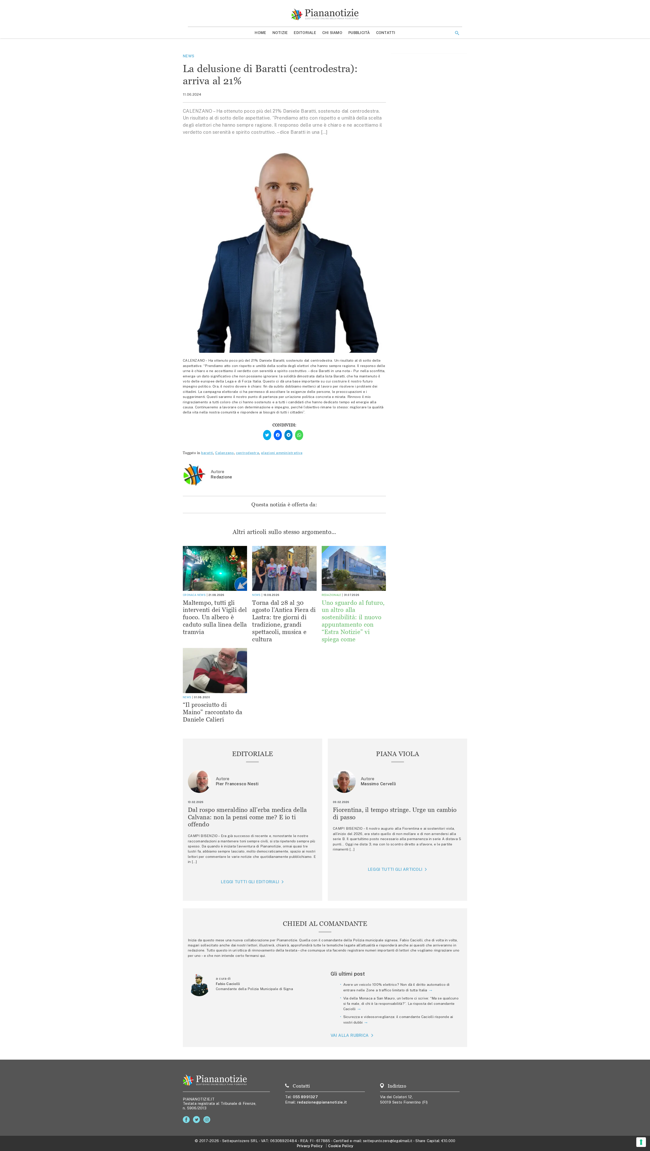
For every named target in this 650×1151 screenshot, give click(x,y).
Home (260, 32)
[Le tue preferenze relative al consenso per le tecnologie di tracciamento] (641, 1142)
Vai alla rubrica (350, 1035)
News (188, 56)
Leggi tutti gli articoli (395, 869)
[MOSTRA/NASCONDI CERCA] (457, 33)
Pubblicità (359, 32)
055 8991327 (305, 1097)
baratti (207, 453)
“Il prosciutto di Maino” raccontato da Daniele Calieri (212, 712)
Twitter (197, 1119)
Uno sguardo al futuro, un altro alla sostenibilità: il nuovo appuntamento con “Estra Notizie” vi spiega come (353, 621)
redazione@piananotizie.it (322, 1102)
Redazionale (331, 594)
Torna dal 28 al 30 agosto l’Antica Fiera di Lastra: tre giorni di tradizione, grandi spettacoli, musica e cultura (284, 621)
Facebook (187, 1119)
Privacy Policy (309, 1146)
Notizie (280, 32)
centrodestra (247, 453)
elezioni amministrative (281, 453)
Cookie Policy (340, 1146)
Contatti (385, 32)
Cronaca (189, 594)
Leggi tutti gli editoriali (250, 881)
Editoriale (305, 32)
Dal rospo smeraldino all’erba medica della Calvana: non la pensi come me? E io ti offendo (247, 817)
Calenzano (224, 453)
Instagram (207, 1119)
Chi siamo (332, 32)
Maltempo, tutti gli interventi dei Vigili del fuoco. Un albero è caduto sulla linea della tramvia (215, 617)
